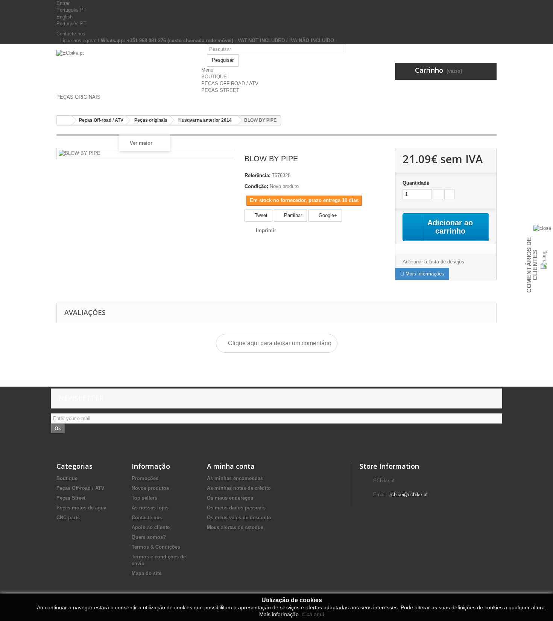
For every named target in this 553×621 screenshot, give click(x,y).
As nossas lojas (150, 508)
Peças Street (70, 498)
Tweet (260, 215)
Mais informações (424, 274)
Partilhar (292, 215)
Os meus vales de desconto (239, 517)
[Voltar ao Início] (64, 120)
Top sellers (144, 498)
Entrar (63, 3)
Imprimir (266, 230)
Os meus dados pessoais (236, 508)
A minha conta (231, 466)
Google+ (327, 215)
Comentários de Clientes (532, 265)
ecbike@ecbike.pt (408, 494)
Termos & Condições (156, 547)
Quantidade (416, 183)
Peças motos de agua (81, 508)
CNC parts (68, 517)
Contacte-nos (70, 34)
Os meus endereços (230, 498)
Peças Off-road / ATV (80, 488)
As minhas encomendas (235, 478)
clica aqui (312, 614)
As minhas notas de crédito (239, 488)
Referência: (257, 175)
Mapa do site (146, 573)
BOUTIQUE (214, 77)
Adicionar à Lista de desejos (433, 262)
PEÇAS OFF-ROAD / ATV (229, 83)
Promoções (145, 478)
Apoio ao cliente (151, 527)
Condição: (256, 186)
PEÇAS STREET (220, 90)
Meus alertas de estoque (235, 527)
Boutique (66, 478)
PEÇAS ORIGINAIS (78, 97)
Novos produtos (150, 488)
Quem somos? (149, 537)
